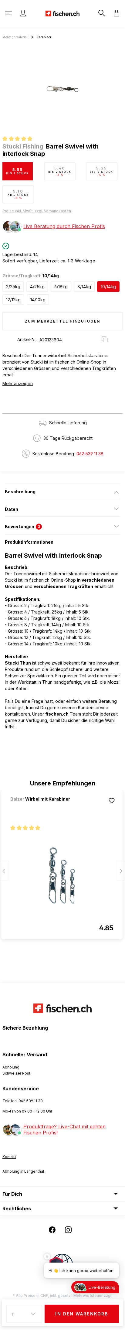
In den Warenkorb (81, 1313)
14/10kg (38, 299)
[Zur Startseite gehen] (62, 12)
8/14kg (84, 286)
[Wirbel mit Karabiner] (42, 807)
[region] (62, 89)
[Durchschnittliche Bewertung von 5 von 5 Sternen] (19, 139)
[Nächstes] (120, 870)
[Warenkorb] (114, 13)
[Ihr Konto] (23, 13)
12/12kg (13, 299)
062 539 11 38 (89, 453)
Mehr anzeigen (17, 383)
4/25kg (37, 286)
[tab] (62, 491)
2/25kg (13, 286)
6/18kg (61, 286)
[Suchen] (101, 13)
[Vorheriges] (4, 870)
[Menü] (9, 13)
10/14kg (108, 286)
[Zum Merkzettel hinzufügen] (112, 801)
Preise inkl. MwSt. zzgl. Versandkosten (36, 211)
